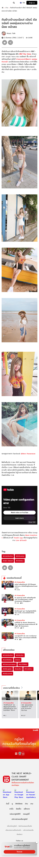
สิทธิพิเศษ (18, 803)
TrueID (6, 3)
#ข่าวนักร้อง (28, 669)
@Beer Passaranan (28, 453)
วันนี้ (7, 803)
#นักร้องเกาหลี (7, 673)
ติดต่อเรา (19, 834)
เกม (31, 803)
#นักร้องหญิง (20, 556)
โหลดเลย (19, 852)
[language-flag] (21, 3)
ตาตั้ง (11, 808)
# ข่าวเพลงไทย (20, 582)
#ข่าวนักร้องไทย (8, 556)
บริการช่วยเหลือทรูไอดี (19, 819)
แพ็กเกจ (27, 808)
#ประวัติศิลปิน (23, 664)
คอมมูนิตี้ (26, 814)
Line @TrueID (21, 540)
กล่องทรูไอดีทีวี (15, 814)
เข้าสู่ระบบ (32, 3)
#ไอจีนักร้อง (19, 561)
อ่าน (6, 7)
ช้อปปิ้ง (18, 808)
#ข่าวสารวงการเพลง (9, 664)
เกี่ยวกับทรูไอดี (12, 826)
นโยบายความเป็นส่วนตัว (13, 830)
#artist (17, 660)
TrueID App (18, 537)
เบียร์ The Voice (25, 54)
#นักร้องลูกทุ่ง (7, 669)
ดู (12, 803)
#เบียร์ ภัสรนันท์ (8, 561)
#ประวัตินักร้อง (7, 660)
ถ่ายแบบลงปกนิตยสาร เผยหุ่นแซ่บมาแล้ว (19, 60)
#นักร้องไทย (19, 655)
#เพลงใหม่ (18, 669)
